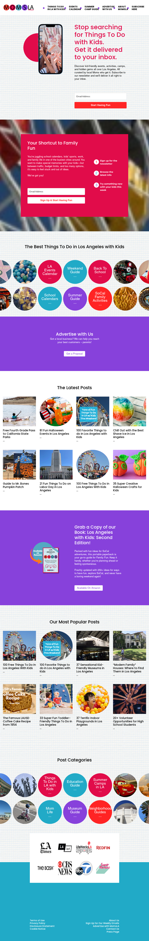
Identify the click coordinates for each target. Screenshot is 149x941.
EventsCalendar (75, 8)
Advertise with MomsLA (106, 926)
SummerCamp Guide (92, 8)
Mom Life (50, 810)
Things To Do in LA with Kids (50, 783)
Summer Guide (75, 297)
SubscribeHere (138, 8)
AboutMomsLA (123, 8)
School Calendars (49, 297)
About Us (114, 921)
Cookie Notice (37, 929)
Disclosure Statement (42, 926)
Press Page (113, 932)
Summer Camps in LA (100, 783)
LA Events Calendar (49, 270)
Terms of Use (37, 921)
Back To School (100, 270)
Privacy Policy (37, 923)
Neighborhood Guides (100, 810)
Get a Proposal (74, 353)
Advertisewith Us (108, 8)
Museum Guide (75, 810)
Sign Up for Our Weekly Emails (102, 923)
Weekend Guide (75, 270)
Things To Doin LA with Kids (56, 8)
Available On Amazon (88, 587)
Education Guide (75, 783)
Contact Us (112, 929)
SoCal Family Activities (100, 297)
